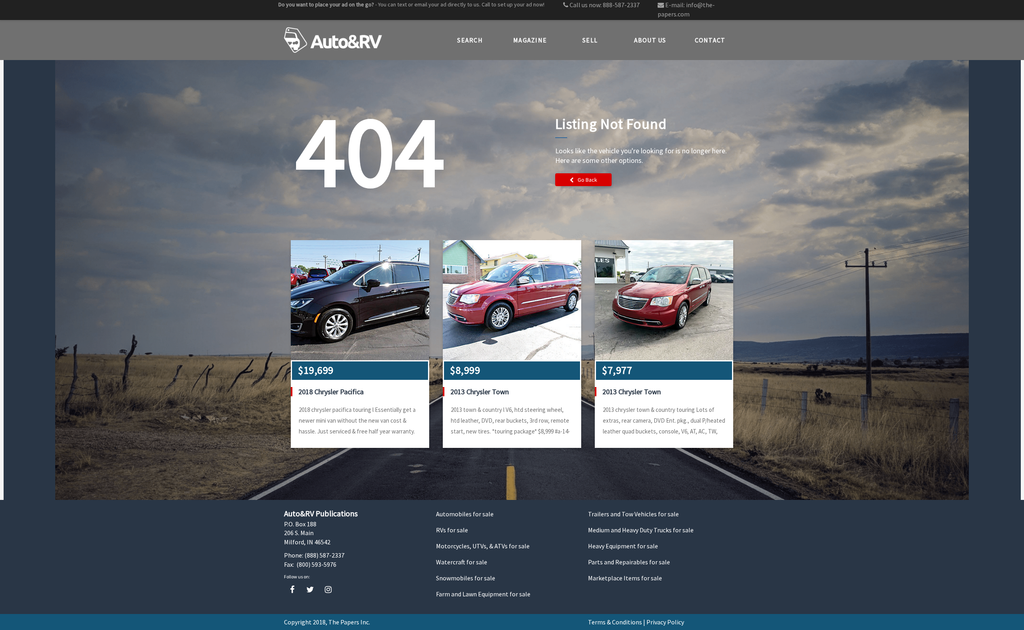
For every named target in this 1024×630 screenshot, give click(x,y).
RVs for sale (452, 530)
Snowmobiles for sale (465, 578)
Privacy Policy (665, 622)
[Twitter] (310, 590)
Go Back (587, 179)
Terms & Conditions (615, 622)
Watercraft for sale (461, 562)
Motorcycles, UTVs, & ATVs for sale (483, 546)
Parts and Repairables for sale (629, 562)
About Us (650, 40)
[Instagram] (328, 590)
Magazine (530, 40)
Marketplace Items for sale (625, 578)
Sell (590, 40)
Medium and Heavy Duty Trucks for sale (641, 530)
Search (470, 40)
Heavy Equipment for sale (623, 546)
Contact (710, 40)
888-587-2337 (621, 5)
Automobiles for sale (465, 514)
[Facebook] (292, 590)
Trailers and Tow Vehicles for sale (633, 514)
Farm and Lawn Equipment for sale (483, 594)
